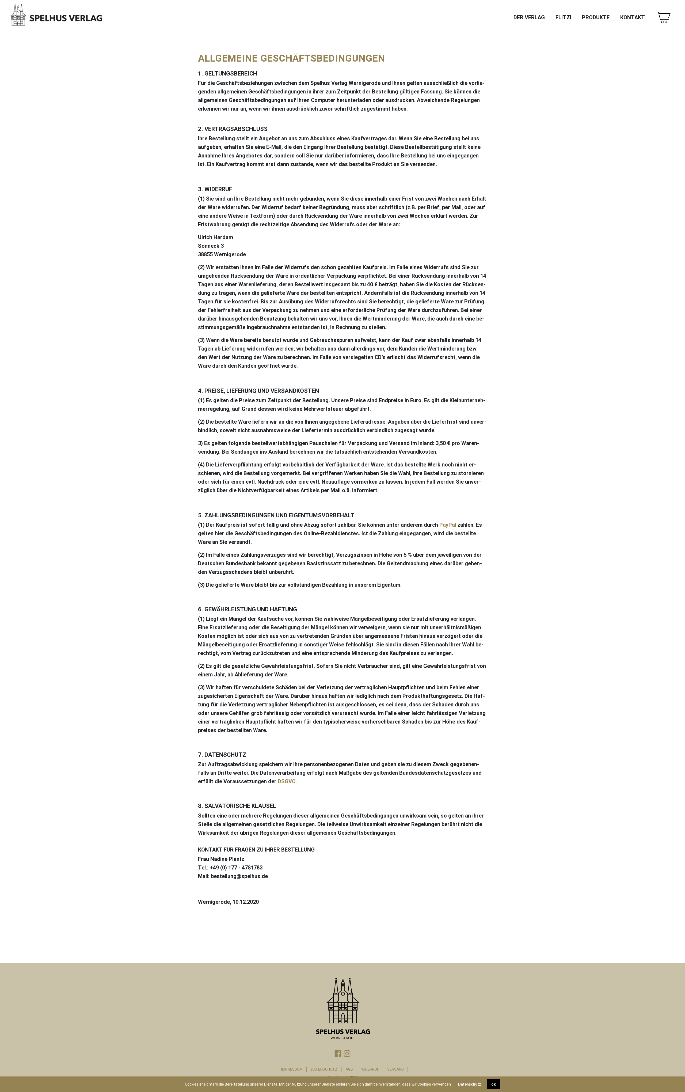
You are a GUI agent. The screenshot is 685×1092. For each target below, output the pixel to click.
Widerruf (370, 1069)
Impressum (292, 1069)
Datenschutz (469, 1084)
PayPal (447, 525)
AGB (349, 1069)
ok (493, 1084)
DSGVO (286, 781)
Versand (395, 1069)
